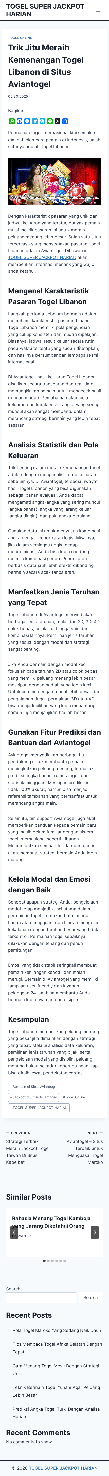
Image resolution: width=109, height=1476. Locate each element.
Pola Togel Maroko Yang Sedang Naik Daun (57, 1330)
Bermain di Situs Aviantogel (33, 1087)
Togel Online (74, 1097)
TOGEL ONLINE (20, 38)
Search (13, 1288)
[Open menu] (98, 10)
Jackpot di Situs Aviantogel (33, 1097)
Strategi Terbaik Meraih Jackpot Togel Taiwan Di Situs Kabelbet (28, 1148)
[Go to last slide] (14, 1232)
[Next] (95, 1232)
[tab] (44, 1261)
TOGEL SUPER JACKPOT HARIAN (38, 1108)
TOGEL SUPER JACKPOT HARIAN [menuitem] (42, 257)
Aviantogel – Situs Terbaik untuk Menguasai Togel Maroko (85, 1148)
